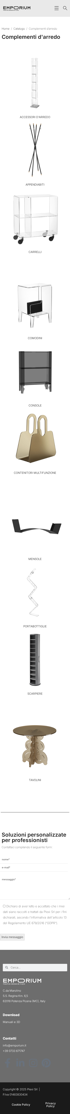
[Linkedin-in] (20, 1063)
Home (6, 28)
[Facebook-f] (7, 1063)
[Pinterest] (46, 1063)
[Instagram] (33, 1063)
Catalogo (19, 28)
